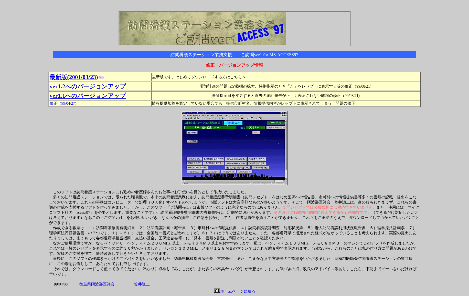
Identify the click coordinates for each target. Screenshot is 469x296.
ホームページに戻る (238, 291)
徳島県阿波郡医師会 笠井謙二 (114, 284)
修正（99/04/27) (63, 103)
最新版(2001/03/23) (74, 77)
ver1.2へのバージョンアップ (88, 86)
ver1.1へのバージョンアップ (88, 95)
